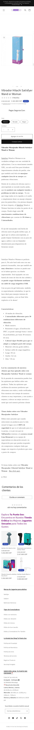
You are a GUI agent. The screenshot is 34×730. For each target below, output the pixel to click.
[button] (4, 10)
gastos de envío (6, 103)
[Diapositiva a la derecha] (21, 86)
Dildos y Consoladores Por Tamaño (14, 631)
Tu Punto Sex (13, 726)
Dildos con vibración (10, 619)
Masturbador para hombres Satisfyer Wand (24, 548)
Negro (24, 122)
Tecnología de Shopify (22, 726)
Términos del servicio (10, 656)
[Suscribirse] (27, 711)
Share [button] (5, 477)
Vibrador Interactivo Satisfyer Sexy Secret (9, 575)
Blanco (5, 122)
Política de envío (9, 652)
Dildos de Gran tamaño (11, 627)
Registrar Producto (9, 660)
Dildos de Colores (9, 623)
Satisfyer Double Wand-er (23, 574)
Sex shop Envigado (9, 664)
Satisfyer (6, 594)
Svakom (6, 598)
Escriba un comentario (17, 497)
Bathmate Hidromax (10, 603)
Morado (15, 122)
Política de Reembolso (11, 647)
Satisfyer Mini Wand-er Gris (8, 548)
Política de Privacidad (10, 643)
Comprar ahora (17, 142)
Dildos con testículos (10, 614)
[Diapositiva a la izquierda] (13, 86)
